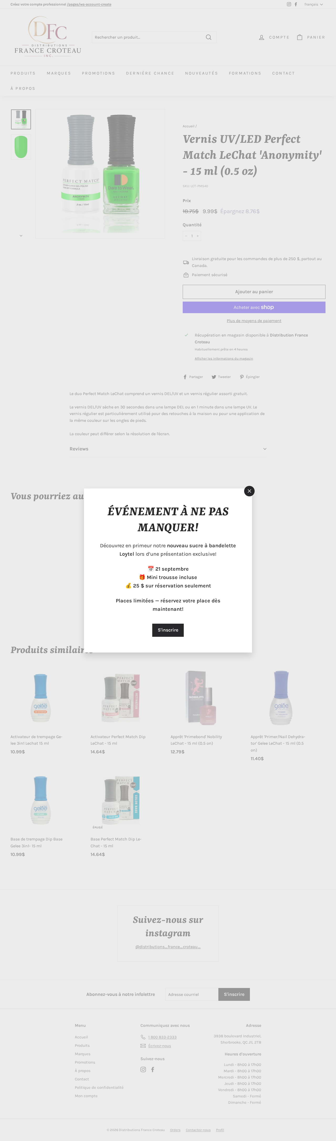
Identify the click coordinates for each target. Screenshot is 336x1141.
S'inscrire (168, 630)
